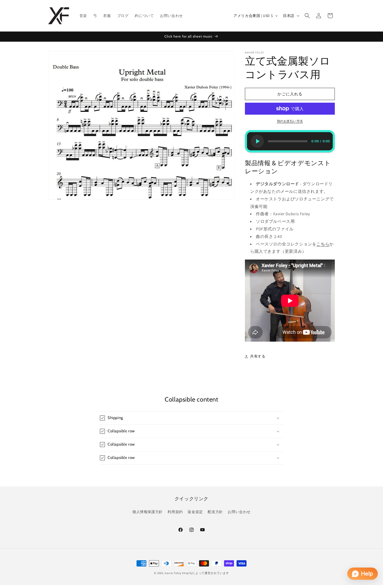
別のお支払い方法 (290, 121)
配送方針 (215, 511)
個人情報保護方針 (147, 511)
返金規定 (195, 511)
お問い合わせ (239, 511)
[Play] (257, 141)
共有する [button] (257, 356)
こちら (322, 244)
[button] (307, 15)
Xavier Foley (173, 573)
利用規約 (175, 511)
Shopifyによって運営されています (205, 573)
